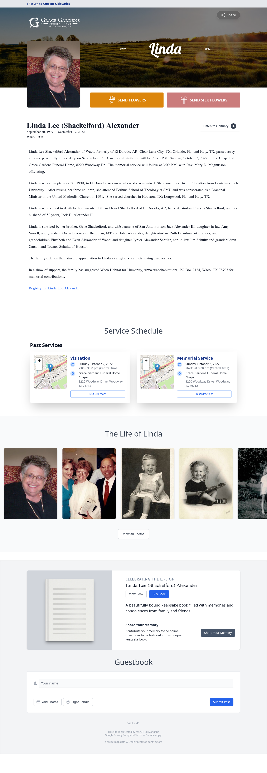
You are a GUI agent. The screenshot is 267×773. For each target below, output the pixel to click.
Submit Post (221, 702)
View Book (136, 594)
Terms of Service (145, 735)
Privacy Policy (122, 735)
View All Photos (133, 534)
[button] (50, 367)
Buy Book (159, 594)
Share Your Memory (218, 633)
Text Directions (97, 394)
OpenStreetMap (138, 742)
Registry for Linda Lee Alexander (54, 287)
